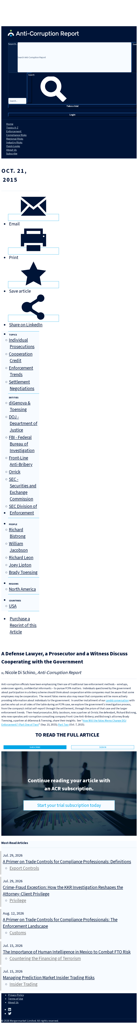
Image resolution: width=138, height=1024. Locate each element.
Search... (13, 44)
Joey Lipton (20, 565)
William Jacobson (18, 547)
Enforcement (14, 131)
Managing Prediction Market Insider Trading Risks (49, 977)
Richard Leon (21, 557)
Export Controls (24, 868)
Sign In (102, 747)
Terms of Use (15, 999)
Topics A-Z (12, 128)
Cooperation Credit (20, 357)
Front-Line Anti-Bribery (20, 461)
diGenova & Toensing (19, 406)
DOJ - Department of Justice (23, 423)
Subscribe (11, 153)
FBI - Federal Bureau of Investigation (21, 444)
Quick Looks (13, 146)
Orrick (14, 472)
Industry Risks (14, 142)
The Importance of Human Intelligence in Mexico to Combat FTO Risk (67, 952)
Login (72, 114)
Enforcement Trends (21, 371)
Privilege (18, 900)
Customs (18, 933)
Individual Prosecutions (21, 343)
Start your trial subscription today (69, 805)
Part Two (63, 724)
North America (22, 589)
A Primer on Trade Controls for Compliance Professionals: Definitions (67, 861)
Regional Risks (14, 139)
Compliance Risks (16, 135)
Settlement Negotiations (21, 385)
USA (12, 606)
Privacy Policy (16, 995)
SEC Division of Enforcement (23, 509)
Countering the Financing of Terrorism (45, 958)
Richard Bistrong (17, 533)
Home (9, 124)
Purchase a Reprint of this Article (23, 625)
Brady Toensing (23, 572)
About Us (11, 150)
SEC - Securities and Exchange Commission (22, 489)
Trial (72, 106)
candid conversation (117, 700)
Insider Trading (24, 984)
